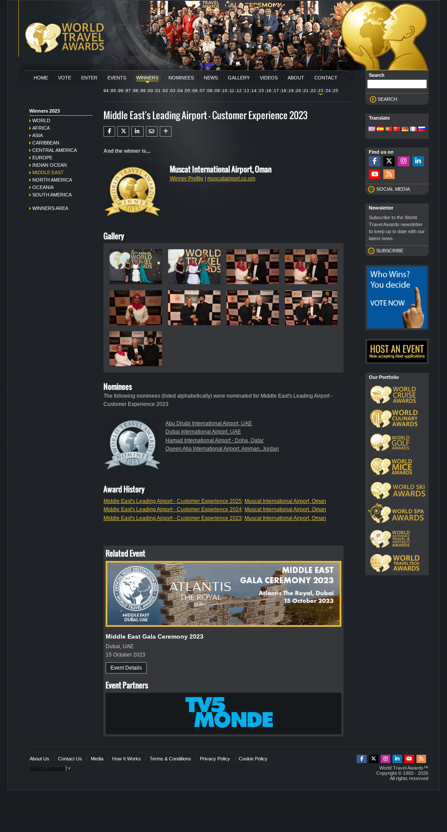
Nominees (181, 77)
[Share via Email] (151, 131)
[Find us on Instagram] (403, 161)
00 (150, 90)
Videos (269, 77)
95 (113, 90)
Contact (325, 77)
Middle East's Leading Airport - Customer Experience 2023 (172, 518)
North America (52, 179)
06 (195, 90)
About (296, 77)
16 (269, 90)
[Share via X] (123, 131)
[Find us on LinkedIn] (418, 161)
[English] (371, 130)
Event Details (126, 668)
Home (41, 77)
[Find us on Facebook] (374, 161)
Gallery (239, 77)
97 (128, 90)
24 (328, 90)
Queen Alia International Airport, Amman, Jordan (222, 449)
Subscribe (389, 250)
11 (232, 90)
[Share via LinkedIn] (137, 131)
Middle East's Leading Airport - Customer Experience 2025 (172, 501)
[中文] (396, 130)
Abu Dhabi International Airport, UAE (208, 423)
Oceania (43, 187)
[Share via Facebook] (109, 131)
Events (116, 77)
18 (283, 90)
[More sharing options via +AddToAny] (165, 131)
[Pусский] (421, 130)
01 (158, 90)
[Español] (380, 130)
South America (52, 194)
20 (298, 90)
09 (217, 90)
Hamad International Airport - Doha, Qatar (214, 440)
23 (320, 90)
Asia (37, 135)
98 (135, 90)
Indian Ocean (49, 165)
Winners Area (50, 208)
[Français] (413, 130)
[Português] (388, 130)
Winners (147, 77)
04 (180, 90)
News (211, 77)
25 (335, 90)
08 (210, 90)
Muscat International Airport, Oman (285, 501)
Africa (41, 128)
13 (246, 90)
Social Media (393, 189)
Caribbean (45, 142)
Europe (42, 157)
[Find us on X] (389, 161)
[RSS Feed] (389, 174)
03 (172, 90)
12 (239, 90)
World (41, 120)
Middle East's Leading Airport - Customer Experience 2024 (172, 509)
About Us (39, 758)
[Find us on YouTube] (374, 174)
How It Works (126, 758)
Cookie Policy (253, 758)
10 (224, 90)
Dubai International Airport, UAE (203, 432)
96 (121, 90)
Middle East (48, 172)
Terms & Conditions (170, 758)
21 (306, 90)
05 (187, 90)
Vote (64, 77)
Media (97, 758)
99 (143, 90)
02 (165, 90)
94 (106, 90)
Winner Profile (186, 178)
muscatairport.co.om (231, 178)
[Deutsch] (405, 130)
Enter (89, 77)
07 (202, 90)
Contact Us (70, 758)
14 (254, 90)
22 (313, 90)
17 (276, 90)
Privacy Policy (215, 758)
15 (261, 90)
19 (291, 90)
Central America (54, 150)
